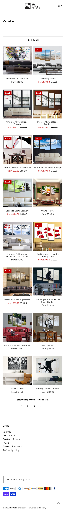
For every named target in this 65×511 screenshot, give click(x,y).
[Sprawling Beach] (47, 60)
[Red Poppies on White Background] (47, 236)
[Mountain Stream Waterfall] (17, 327)
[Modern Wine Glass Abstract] (17, 149)
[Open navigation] (8, 6)
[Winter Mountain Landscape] (47, 149)
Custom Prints (11, 439)
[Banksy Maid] (47, 327)
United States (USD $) (19, 479)
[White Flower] (47, 192)
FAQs (6, 442)
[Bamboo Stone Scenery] (17, 192)
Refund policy (11, 450)
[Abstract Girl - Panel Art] (17, 60)
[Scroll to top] (58, 503)
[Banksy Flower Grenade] (47, 370)
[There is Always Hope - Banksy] (47, 104)
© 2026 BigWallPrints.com (15, 508)
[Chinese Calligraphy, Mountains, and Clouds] (17, 236)
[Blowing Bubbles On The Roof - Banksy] (47, 281)
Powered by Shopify (37, 508)
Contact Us (9, 435)
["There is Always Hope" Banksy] (17, 104)
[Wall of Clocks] (17, 370)
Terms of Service (12, 446)
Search (7, 431)
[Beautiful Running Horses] (17, 281)
